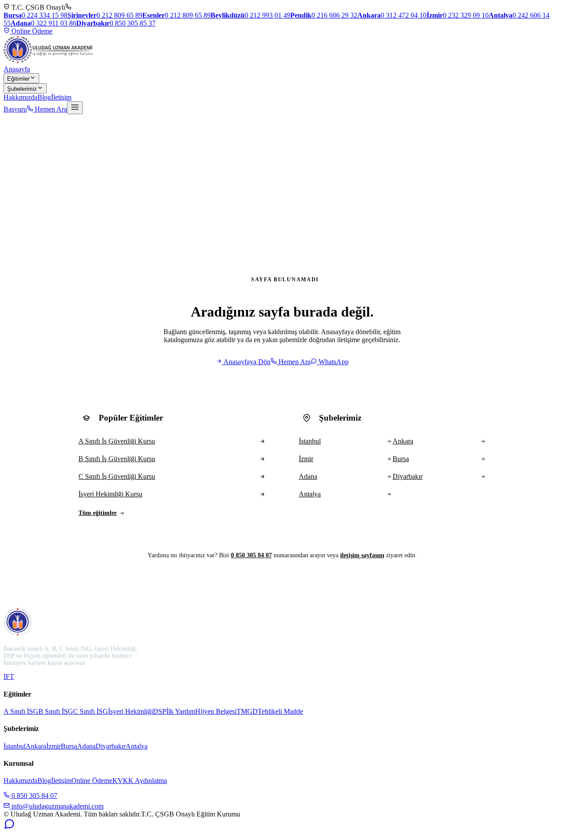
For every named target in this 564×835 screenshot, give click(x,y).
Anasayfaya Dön (246, 361)
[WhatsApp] (9, 827)
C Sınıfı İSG (90, 711)
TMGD (247, 711)
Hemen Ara (50, 109)
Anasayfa (17, 69)
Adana (86, 746)
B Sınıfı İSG (55, 711)
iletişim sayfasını (362, 555)
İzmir (53, 746)
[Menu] (75, 107)
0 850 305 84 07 (251, 555)
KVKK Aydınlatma (139, 780)
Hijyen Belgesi (216, 711)
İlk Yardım (180, 711)
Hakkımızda (20, 97)
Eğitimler (18, 78)
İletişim (61, 97)
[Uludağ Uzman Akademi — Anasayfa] (48, 49)
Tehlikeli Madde (280, 711)
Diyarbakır (111, 746)
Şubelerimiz (22, 89)
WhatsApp (333, 361)
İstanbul (15, 746)
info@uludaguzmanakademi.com (57, 806)
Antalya (137, 746)
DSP (159, 711)
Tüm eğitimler (97, 513)
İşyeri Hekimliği (130, 711)
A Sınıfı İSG (21, 711)
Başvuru (15, 109)
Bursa (69, 746)
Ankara (36, 746)
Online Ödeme (31, 31)
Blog (44, 97)
